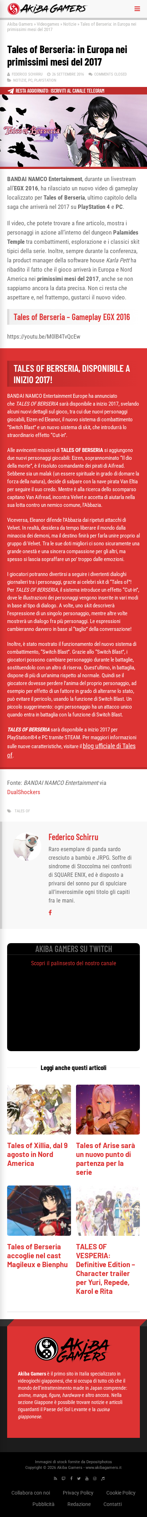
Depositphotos (99, 1462)
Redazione (79, 1504)
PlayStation (45, 80)
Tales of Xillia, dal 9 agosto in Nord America (37, 1154)
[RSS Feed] (55, 1479)
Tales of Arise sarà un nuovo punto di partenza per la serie (105, 1158)
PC (30, 80)
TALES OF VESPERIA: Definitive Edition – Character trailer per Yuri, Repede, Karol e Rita (105, 1268)
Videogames (48, 24)
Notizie (69, 24)
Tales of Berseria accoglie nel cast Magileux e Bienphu (37, 1255)
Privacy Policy (78, 1493)
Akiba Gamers (20, 24)
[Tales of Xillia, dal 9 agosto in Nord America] (39, 1132)
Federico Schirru (27, 74)
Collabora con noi (30, 1493)
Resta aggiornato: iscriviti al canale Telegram (60, 91)
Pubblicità (43, 1504)
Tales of (22, 811)
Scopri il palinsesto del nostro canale (73, 963)
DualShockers (23, 792)
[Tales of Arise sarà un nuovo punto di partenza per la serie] (108, 1132)
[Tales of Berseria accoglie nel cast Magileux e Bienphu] (39, 1233)
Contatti (112, 1504)
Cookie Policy (121, 1493)
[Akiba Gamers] (47, 13)
